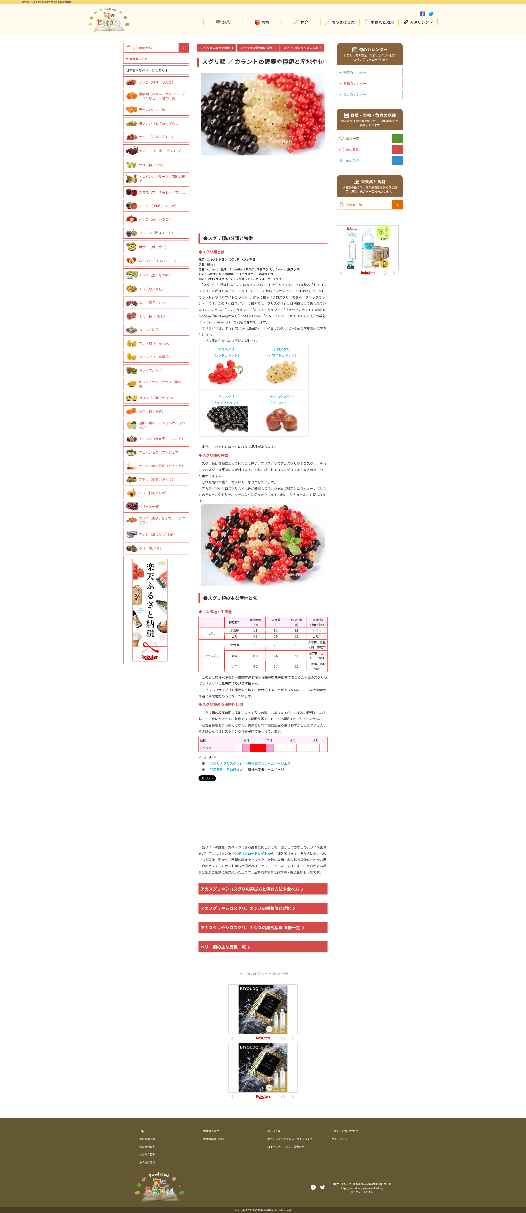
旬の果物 (352, 149)
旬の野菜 (352, 138)
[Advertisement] (262, 189)
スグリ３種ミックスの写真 (301, 48)
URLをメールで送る (362, 1192)
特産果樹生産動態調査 (226, 769)
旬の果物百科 (142, 47)
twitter (431, 13)
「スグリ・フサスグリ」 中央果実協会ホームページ (246, 763)
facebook (422, 13)
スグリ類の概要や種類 (215, 48)
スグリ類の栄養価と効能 (256, 48)
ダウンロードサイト (253, 853)
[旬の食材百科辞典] (108, 30)
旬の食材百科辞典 (262, 1210)
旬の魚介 (352, 160)
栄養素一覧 (354, 204)
